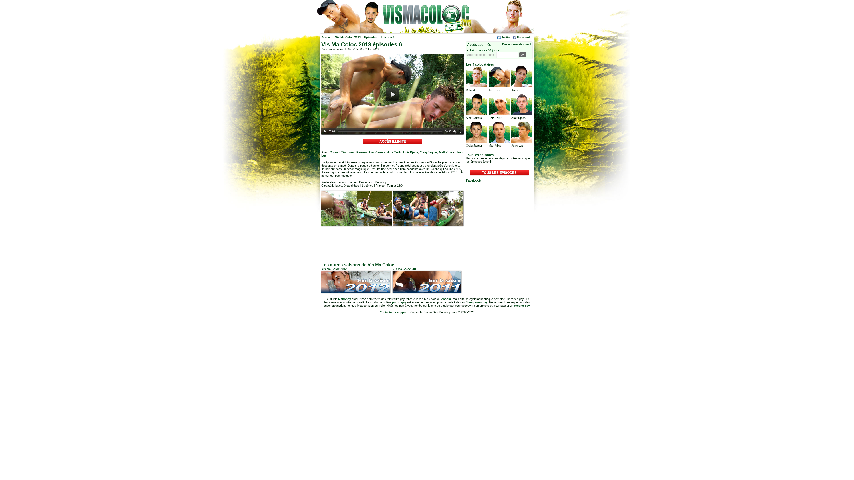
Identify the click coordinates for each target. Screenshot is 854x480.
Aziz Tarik (394, 152)
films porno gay (476, 302)
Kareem (361, 152)
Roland (335, 152)
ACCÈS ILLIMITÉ (392, 141)
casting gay (522, 305)
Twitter (506, 37)
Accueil (326, 37)
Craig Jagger (428, 152)
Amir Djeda (410, 152)
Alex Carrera (377, 152)
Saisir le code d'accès (481, 54)
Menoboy (344, 299)
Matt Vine (445, 152)
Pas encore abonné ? (516, 44)
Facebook (523, 37)
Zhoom (446, 299)
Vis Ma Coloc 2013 (348, 37)
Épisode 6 (387, 37)
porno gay (399, 302)
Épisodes (370, 37)
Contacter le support (394, 312)
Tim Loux (347, 152)
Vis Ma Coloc (427, 16)
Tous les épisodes (499, 172)
